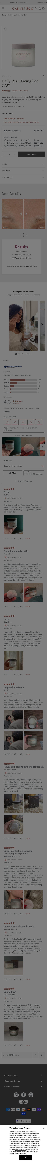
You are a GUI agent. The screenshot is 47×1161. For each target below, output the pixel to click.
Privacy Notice (21, 1153)
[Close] (43, 1128)
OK (26, 1157)
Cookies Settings (21, 1151)
